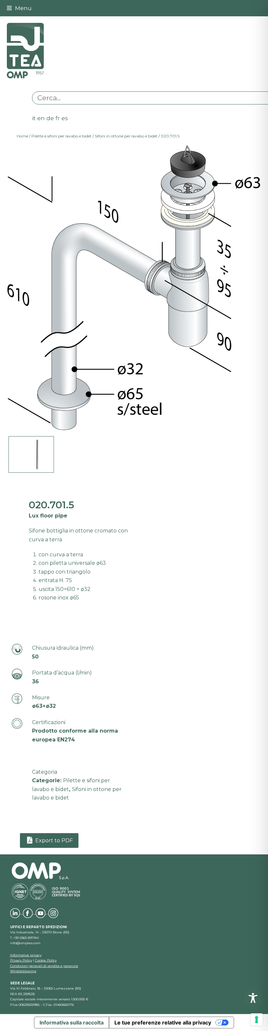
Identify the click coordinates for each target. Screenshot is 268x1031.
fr (58, 118)
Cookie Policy (46, 960)
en (41, 118)
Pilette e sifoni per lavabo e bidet (61, 136)
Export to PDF (53, 840)
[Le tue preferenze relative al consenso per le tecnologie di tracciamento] (256, 1019)
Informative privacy (26, 955)
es (64, 118)
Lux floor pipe (48, 516)
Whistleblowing (23, 971)
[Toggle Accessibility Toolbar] (253, 998)
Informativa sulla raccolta (72, 1022)
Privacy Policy (21, 960)
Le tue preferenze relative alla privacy (162, 1022)
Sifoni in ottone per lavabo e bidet (126, 136)
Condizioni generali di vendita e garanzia (44, 966)
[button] (19, 8)
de (50, 118)
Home (22, 136)
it (34, 118)
